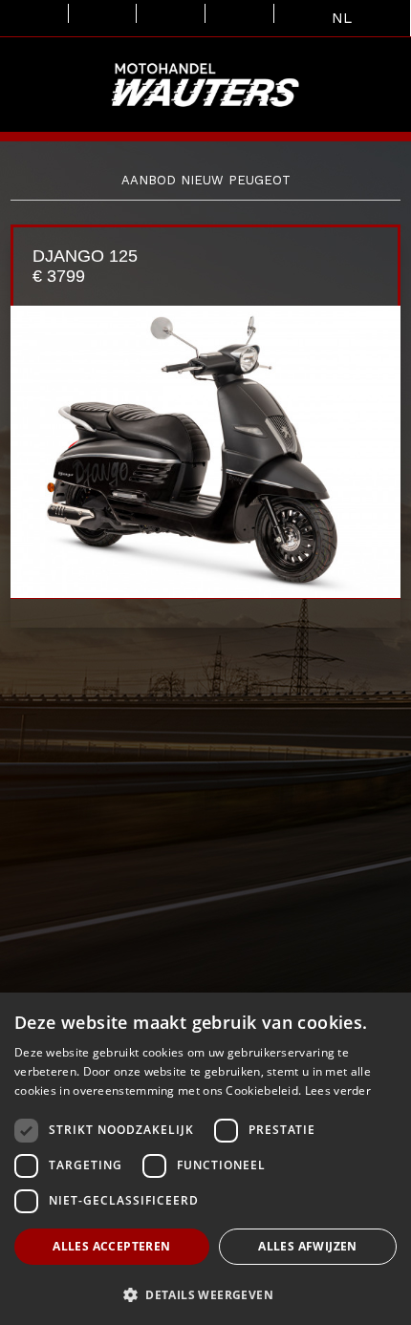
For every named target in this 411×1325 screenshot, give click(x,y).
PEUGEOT (259, 180)
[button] (205, 1294)
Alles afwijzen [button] (307, 1246)
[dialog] (205, 1159)
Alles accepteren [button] (111, 1246)
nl (342, 18)
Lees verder (338, 1090)
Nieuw (202, 180)
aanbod (148, 180)
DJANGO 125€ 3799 (85, 266)
